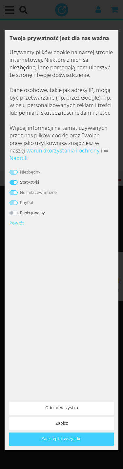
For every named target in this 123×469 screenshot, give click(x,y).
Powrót (17, 223)
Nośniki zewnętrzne (38, 192)
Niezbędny (30, 172)
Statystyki (29, 182)
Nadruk (19, 158)
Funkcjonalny (32, 213)
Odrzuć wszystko (61, 408)
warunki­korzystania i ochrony (63, 151)
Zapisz (61, 423)
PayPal (26, 202)
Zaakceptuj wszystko (61, 439)
